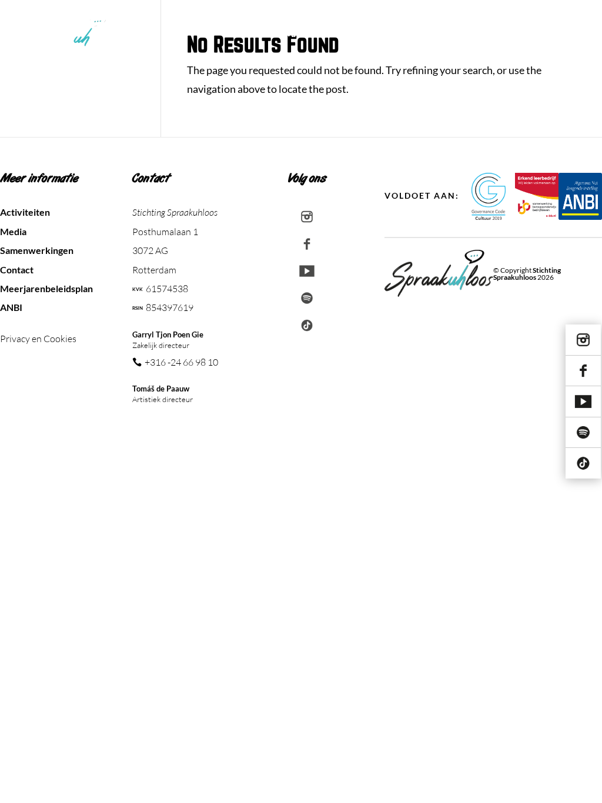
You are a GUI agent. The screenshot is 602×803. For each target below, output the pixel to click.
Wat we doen (312, 34)
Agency (420, 34)
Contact (570, 34)
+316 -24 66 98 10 (181, 362)
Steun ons (471, 34)
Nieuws (523, 34)
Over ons (372, 34)
